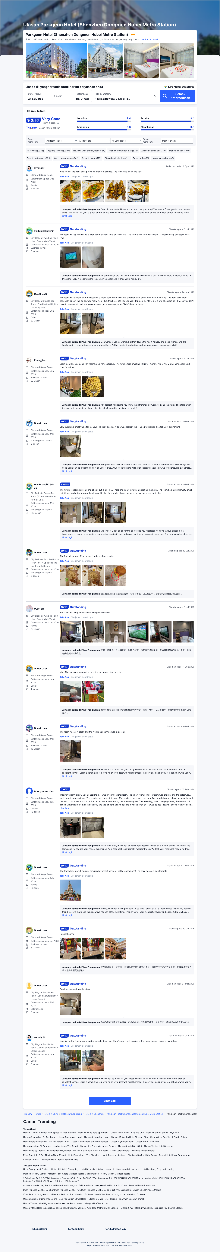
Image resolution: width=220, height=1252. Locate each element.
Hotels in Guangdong (71, 1114)
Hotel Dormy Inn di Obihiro (36, 1169)
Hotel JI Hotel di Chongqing (64, 1169)
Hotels (38, 1114)
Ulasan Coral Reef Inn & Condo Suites (168, 1137)
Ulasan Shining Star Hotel (96, 1137)
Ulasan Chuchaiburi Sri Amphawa (39, 1137)
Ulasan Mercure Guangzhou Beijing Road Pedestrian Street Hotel (54, 1199)
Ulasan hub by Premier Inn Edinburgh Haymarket (47, 1150)
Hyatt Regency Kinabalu (113, 1155)
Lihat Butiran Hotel (149, 39)
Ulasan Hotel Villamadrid (148, 1141)
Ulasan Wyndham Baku (122, 1141)
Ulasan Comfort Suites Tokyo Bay (162, 1132)
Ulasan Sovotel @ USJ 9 (130, 1146)
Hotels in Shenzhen (94, 1114)
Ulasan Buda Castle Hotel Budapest (90, 1150)
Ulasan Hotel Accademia (35, 1141)
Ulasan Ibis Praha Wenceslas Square (98, 1146)
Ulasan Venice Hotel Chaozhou (159, 1146)
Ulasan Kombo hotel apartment (93, 1132)
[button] (193, 4)
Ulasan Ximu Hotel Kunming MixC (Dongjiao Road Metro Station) (152, 1208)
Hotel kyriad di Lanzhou (127, 1169)
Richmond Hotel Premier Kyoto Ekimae (59, 1159)
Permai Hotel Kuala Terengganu (174, 1155)
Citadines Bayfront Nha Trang (142, 1155)
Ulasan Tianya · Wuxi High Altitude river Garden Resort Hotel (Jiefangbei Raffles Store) (65, 1203)
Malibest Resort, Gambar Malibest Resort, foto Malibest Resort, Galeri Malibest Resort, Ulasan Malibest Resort (76, 1173)
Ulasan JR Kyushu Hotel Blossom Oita (129, 1137)
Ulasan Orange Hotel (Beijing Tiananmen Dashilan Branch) (117, 1199)
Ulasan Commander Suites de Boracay (90, 1141)
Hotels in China (51, 1114)
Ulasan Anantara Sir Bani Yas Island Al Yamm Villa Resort (50, 1146)
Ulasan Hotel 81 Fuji (59, 1141)
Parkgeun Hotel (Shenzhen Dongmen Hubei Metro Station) (135, 1114)
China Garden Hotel (119, 1150)
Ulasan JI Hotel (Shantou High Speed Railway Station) (49, 1132)
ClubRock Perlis (30, 1159)
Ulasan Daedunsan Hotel (70, 1137)
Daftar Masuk (34, 94)
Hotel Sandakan (76, 1155)
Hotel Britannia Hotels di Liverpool (97, 1169)
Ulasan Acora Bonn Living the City (127, 1132)
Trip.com (27, 1114)
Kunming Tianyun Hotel (143, 1150)
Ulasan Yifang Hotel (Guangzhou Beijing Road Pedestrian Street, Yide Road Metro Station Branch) (71, 1208)
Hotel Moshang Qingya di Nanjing (158, 1169)
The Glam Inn (92, 1155)
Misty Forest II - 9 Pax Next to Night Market (44, 1155)
